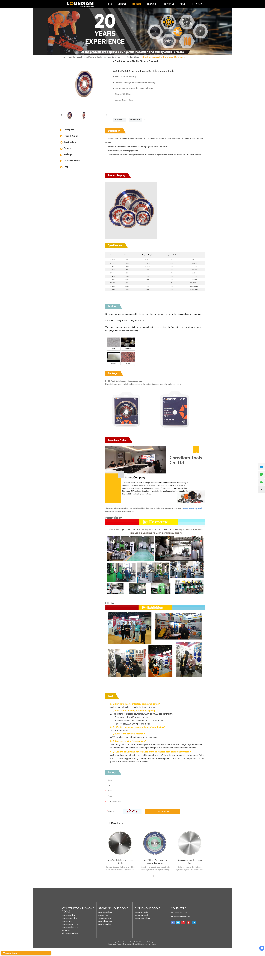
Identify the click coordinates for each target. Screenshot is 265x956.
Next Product (135, 120)
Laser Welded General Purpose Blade (120, 861)
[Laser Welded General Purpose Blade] (120, 843)
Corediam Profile (72, 161)
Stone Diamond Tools (113, 908)
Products (136, 4)
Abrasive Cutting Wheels (70, 933)
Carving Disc (66, 930)
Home (109, 4)
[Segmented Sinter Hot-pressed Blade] (190, 843)
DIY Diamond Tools (147, 908)
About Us (122, 4)
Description (69, 130)
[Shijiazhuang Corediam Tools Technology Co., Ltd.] (80, 4)
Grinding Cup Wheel (104, 918)
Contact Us (168, 4)
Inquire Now (119, 120)
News (182, 4)
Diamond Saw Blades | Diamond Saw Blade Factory (140, 944)
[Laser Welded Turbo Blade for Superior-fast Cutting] (155, 843)
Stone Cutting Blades (105, 912)
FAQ (66, 167)
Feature (67, 148)
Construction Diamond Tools (89, 57)
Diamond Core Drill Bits (69, 918)
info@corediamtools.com (182, 916)
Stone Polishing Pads (105, 921)
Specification (70, 142)
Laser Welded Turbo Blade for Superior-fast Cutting (155, 861)
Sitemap (150, 942)
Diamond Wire (67, 921)
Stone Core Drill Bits (104, 924)
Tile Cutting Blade (131, 57)
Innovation (152, 4)
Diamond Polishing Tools (70, 927)
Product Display (71, 136)
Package (68, 154)
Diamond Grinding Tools (70, 924)
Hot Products (114, 823)
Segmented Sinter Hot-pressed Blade (190, 861)
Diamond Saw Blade (113, 57)
